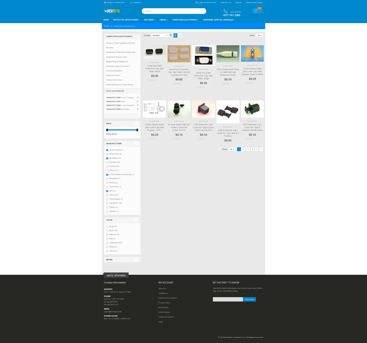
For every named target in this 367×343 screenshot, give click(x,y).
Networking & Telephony (117, 61)
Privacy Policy (164, 302)
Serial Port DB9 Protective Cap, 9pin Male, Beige (203, 75)
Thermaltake (116, 199)
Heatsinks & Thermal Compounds (120, 52)
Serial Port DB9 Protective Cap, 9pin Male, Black (154, 68)
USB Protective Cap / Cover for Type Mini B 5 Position (228, 133)
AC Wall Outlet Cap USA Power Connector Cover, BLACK (179, 127)
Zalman (114, 211)
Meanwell (115, 178)
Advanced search (166, 317)
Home (106, 26)
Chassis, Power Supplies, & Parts (120, 43)
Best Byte (115, 158)
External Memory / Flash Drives (119, 84)
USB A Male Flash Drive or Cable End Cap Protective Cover (228, 72)
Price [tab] (108, 123)
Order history (164, 312)
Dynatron (115, 162)
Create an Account (254, 2)
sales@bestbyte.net (112, 311)
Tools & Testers (113, 75)
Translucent (116, 242)
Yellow (113, 250)
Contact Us (225, 2)
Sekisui (114, 194)
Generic (114, 170)
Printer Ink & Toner (114, 80)
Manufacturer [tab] (114, 143)
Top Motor (115, 203)
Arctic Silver (115, 154)
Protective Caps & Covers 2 (118, 66)
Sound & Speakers (114, 70)
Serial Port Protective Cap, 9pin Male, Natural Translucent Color (179, 72)
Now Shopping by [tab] (115, 91)
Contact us (163, 293)
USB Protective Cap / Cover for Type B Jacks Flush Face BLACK (203, 127)
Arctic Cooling (116, 150)
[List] (180, 35)
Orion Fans (115, 186)
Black (113, 230)
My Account (163, 307)
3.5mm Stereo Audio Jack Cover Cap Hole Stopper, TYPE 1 (154, 127)
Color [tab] (109, 220)
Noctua (114, 182)
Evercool (114, 166)
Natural (114, 234)
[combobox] (174, 11)
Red (112, 238)
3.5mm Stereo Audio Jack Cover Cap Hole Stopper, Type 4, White (252, 71)
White (113, 246)
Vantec (113, 207)
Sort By (147, 35)
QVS (112, 190)
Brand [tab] (109, 259)
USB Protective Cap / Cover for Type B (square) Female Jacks (252, 127)
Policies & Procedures (167, 298)
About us (162, 288)
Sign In (238, 2)
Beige (113, 226)
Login (160, 321)
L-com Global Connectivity (122, 174)
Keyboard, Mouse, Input (116, 57)
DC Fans (109, 47)
